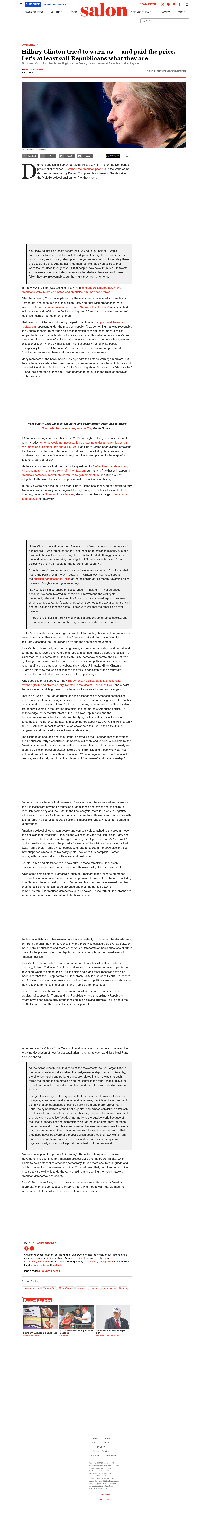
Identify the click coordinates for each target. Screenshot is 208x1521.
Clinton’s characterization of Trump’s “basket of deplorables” (71, 307)
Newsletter (148, 4)
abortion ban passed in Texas (52, 579)
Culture (56, 12)
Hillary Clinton (108, 1288)
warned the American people (86, 169)
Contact (107, 1443)
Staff (93, 1443)
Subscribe (33, 4)
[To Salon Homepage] (104, 10)
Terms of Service (101, 1451)
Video (181, 12)
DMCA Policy (104, 1499)
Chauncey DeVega (34, 70)
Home (95, 1438)
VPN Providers (104, 1494)
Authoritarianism (31, 1288)
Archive (95, 1456)
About (107, 1438)
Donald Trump (66, 1288)
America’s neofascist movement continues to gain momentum (60, 475)
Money (165, 12)
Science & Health (142, 12)
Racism (123, 1288)
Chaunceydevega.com (38, 1262)
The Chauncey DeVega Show (98, 1262)
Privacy (101, 1447)
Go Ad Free (111, 1456)
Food (73, 12)
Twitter (43, 1265)
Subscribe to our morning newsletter (66, 428)
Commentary (49, 1288)
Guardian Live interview (59, 494)
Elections (81, 1288)
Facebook (56, 1265)
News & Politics (33, 12)
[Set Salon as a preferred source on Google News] (113, 156)
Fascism (93, 1288)
